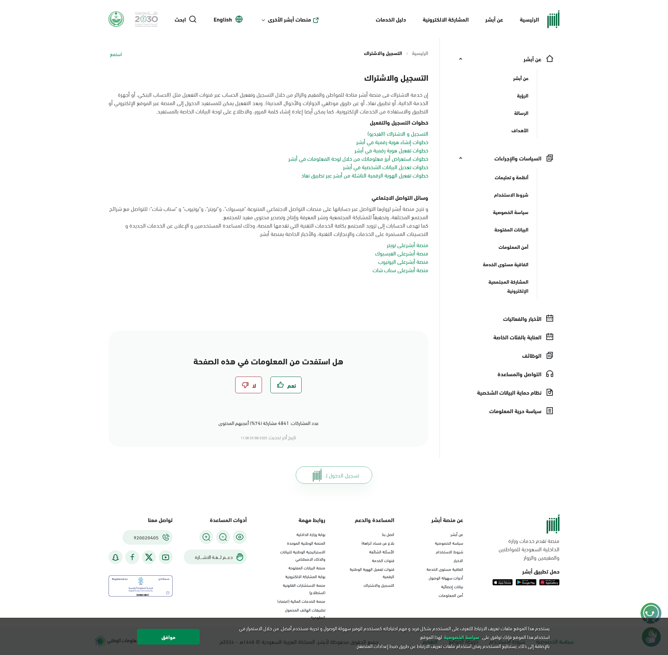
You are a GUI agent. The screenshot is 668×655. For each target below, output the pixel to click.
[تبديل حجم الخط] (223, 537)
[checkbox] (286, 385)
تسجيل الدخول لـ (342, 475)
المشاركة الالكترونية (446, 19)
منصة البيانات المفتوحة (306, 567)
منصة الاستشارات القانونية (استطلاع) (304, 588)
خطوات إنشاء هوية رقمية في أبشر (392, 141)
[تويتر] (149, 557)
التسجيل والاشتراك (379, 585)
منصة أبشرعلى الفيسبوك (401, 253)
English (223, 19)
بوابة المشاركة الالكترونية (305, 576)
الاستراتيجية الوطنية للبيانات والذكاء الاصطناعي (302, 554)
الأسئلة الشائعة (381, 551)
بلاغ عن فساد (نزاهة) (377, 542)
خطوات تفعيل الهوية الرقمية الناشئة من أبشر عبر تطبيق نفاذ (364, 175)
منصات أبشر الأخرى (289, 19)
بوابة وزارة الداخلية (310, 534)
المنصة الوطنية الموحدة (306, 542)
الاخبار (458, 560)
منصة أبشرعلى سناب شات (400, 270)
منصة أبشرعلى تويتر (407, 244)
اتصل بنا (388, 534)
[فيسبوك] (132, 557)
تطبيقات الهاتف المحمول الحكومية (305, 613)
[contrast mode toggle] (240, 537)
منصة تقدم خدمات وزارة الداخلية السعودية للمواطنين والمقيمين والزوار (529, 548)
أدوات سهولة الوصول (446, 577)
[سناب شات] (115, 557)
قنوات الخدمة (383, 560)
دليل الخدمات (391, 19)
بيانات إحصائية (452, 586)
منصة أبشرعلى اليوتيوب (403, 261)
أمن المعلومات (451, 595)
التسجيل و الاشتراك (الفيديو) (397, 133)
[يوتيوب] (165, 557)
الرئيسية (529, 19)
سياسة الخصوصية (449, 542)
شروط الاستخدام (449, 551)
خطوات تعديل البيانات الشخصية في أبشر (385, 166)
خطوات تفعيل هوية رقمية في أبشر (391, 150)
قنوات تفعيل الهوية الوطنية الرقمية (372, 572)
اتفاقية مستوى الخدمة (445, 569)
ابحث (180, 19)
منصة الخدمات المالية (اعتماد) (301, 601)
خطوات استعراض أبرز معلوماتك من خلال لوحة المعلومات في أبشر (358, 158)
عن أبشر (494, 19)
